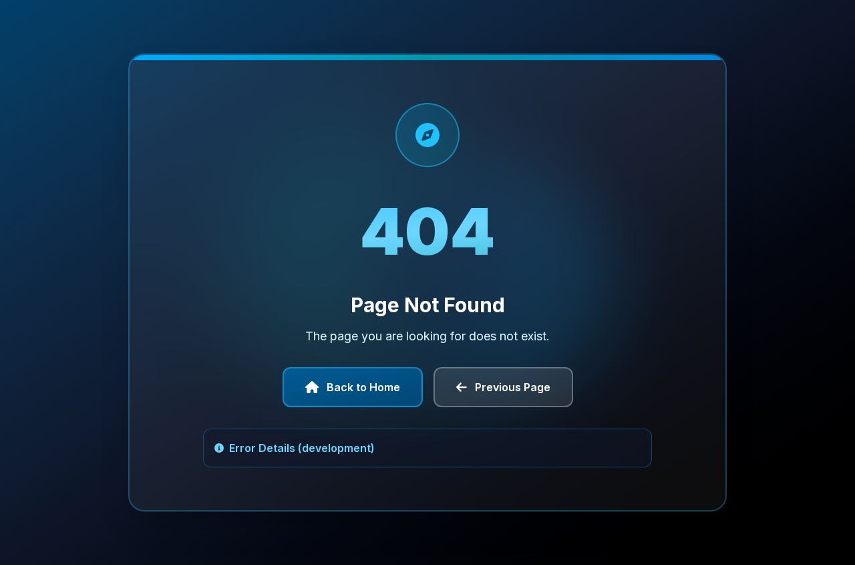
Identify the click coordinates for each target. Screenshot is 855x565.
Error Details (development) (302, 448)
